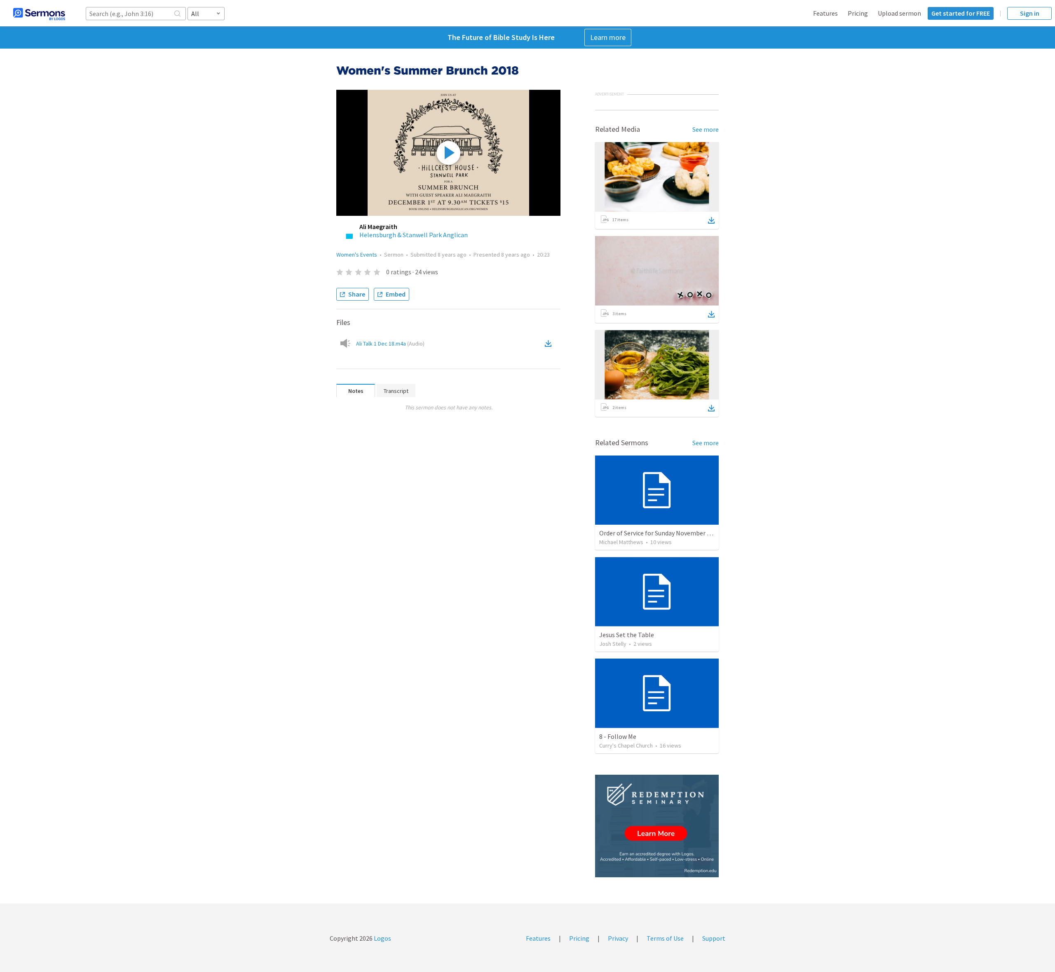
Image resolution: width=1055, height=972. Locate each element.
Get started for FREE (960, 13)
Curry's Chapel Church (626, 745)
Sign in (1029, 13)
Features (825, 13)
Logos (382, 938)
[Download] (711, 220)
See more (705, 129)
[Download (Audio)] (549, 343)
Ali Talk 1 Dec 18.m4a (390, 343)
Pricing (858, 13)
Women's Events (356, 254)
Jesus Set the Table (626, 635)
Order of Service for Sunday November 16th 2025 (666, 533)
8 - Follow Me (617, 736)
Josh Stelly (612, 643)
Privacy (618, 938)
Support (713, 938)
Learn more (608, 37)
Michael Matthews (621, 542)
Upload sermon (899, 13)
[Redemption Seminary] (657, 826)
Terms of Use (665, 938)
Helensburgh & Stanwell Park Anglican (413, 235)
